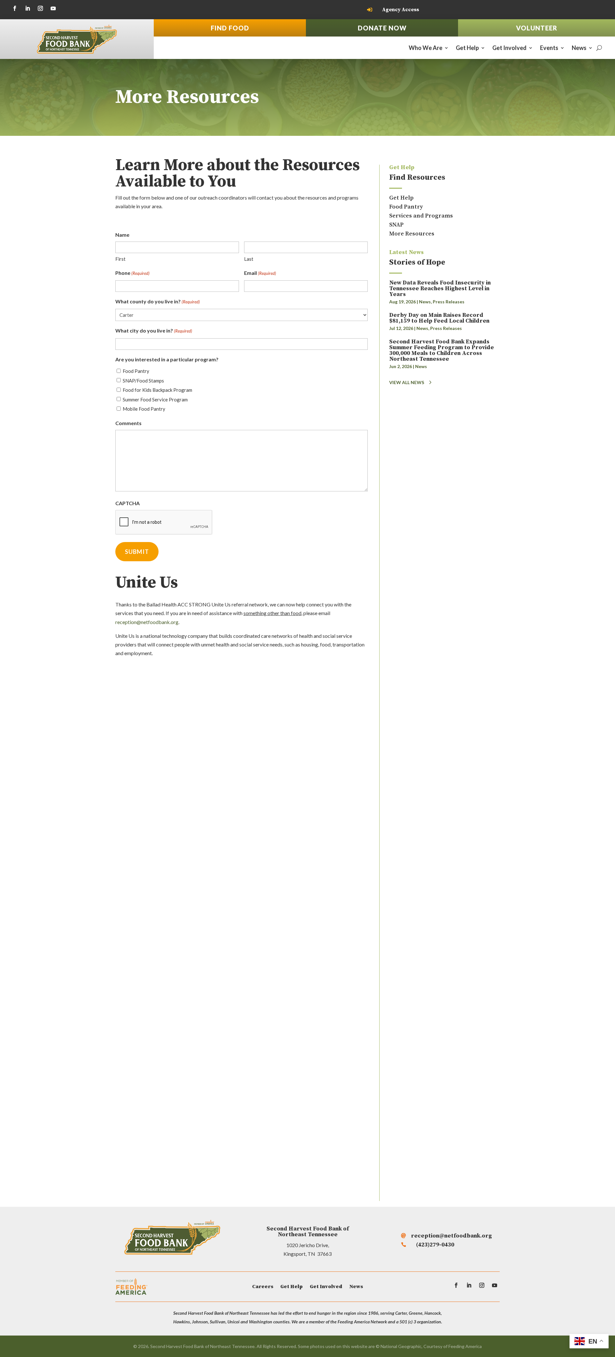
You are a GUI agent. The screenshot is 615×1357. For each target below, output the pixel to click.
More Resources (411, 233)
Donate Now (382, 28)
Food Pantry (136, 371)
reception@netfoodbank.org (146, 622)
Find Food (230, 28)
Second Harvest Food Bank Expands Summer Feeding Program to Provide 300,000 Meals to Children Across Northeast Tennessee (441, 350)
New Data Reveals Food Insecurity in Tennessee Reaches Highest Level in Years (440, 288)
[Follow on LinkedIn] (27, 8)
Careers (262, 1287)
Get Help (467, 48)
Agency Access (400, 9)
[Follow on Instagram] (40, 8)
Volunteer (536, 28)
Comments (128, 423)
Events (549, 48)
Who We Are (425, 48)
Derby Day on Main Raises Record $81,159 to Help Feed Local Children (439, 318)
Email (260, 273)
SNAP (396, 224)
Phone (132, 273)
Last (248, 259)
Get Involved (509, 48)
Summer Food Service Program (155, 399)
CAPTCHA (127, 503)
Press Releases (448, 301)
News (579, 48)
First (120, 259)
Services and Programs (421, 215)
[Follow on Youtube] (53, 8)
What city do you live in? (153, 330)
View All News (406, 382)
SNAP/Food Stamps (143, 380)
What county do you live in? (157, 301)
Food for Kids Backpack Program (157, 390)
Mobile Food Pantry (144, 409)
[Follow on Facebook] (15, 8)
